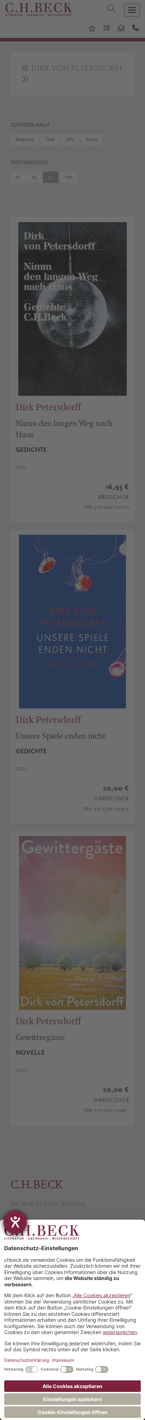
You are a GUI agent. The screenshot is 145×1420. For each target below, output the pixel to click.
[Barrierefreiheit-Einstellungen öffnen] (15, 1222)
